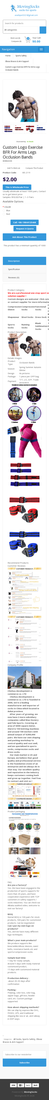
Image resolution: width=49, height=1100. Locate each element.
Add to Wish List (13, 168)
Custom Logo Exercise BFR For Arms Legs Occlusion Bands (22, 68)
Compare (16, 41)
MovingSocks (7, 161)
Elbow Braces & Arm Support (17, 61)
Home (7, 55)
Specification (14, 269)
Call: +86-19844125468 (24, 222)
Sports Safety (21, 55)
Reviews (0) (13, 277)
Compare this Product (34, 168)
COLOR (7, 207)
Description (14, 261)
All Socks (17, 1039)
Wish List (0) (15, 38)
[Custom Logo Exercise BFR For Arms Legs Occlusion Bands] (24, 101)
